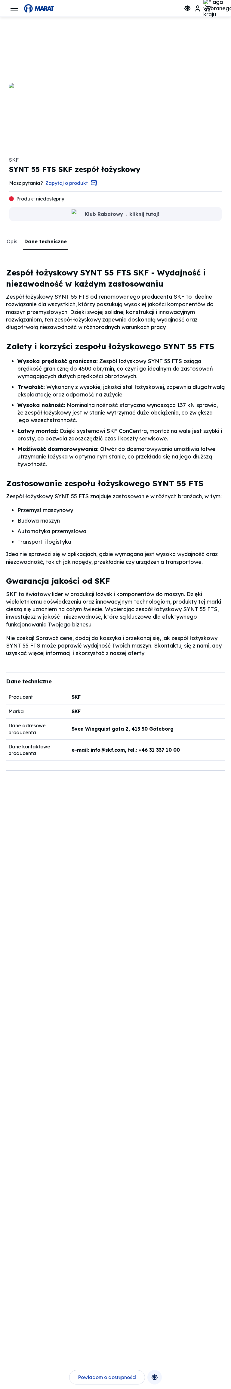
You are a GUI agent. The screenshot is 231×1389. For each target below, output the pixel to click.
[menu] (14, 8)
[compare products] (187, 8)
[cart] (208, 8)
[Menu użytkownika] (198, 8)
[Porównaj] (154, 1377)
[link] (12, 241)
